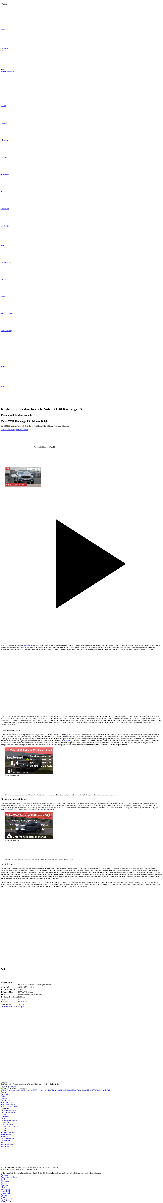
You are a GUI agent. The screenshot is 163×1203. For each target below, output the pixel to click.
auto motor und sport (8, 1132)
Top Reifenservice (7, 71)
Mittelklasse (5, 174)
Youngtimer (5, 1136)
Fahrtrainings (5, 1094)
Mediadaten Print (7, 1146)
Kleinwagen (5, 140)
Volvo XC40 (27, 645)
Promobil (4, 1197)
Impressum (5, 1116)
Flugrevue (4, 1185)
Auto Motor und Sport (9, 1177)
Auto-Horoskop (6, 331)
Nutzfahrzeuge (6, 262)
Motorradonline (6, 1193)
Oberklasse (5, 209)
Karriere (4, 1128)
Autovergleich (6, 1100)
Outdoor (4, 1195)
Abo (2, 50)
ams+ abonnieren (7, 1102)
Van (2, 245)
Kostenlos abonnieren (8, 1086)
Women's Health (6, 1201)
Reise (3, 228)
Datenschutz (5, 1122)
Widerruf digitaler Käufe (9, 1106)
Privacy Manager (7, 1124)
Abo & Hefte (5, 1140)
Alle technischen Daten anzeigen (12, 1007)
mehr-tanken (66, 741)
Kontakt (4, 1114)
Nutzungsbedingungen (9, 1120)
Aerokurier (5, 1175)
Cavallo (3, 1183)
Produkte (5, 4)
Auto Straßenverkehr (8, 1138)
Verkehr (3, 296)
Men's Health (5, 1191)
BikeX (3, 1179)
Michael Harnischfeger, (9, 430)
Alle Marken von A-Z (8, 1110)
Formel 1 (4, 123)
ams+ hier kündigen (8, 1104)
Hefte (3, 2)
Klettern (4, 1187)
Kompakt (4, 157)
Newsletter (4, 1098)
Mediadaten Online (7, 1144)
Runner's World (6, 1199)
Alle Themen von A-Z (9, 1112)
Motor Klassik (6, 1134)
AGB (3, 1118)
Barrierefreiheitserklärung (10, 1126)
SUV (3, 191)
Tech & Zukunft (6, 314)
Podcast (3, 1096)
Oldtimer (4, 279)
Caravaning (5, 1181)
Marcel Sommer (22, 430)
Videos (3, 106)
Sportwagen (5, 226)
